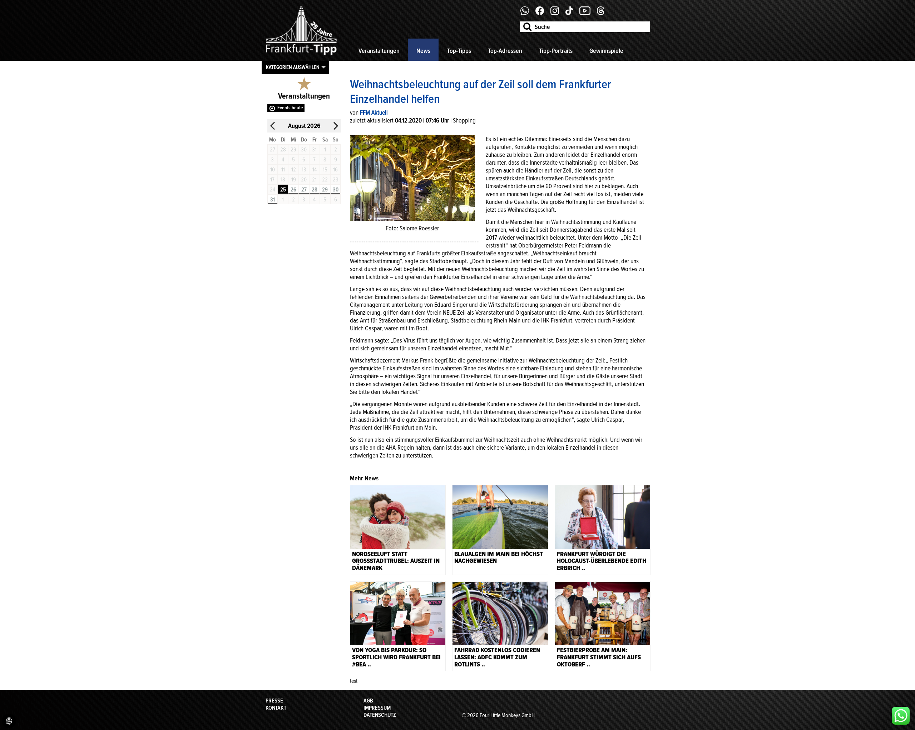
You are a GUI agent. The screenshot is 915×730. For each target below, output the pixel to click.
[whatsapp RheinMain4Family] (901, 716)
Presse (274, 700)
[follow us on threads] (603, 13)
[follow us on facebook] (527, 13)
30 (335, 189)
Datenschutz (379, 715)
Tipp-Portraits (556, 51)
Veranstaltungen (379, 51)
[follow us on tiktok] (571, 13)
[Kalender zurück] (272, 125)
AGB (368, 700)
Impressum (377, 707)
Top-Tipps (459, 51)
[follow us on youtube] (587, 13)
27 (304, 189)
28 (314, 189)
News (423, 51)
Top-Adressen (505, 51)
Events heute (290, 108)
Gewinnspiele (606, 51)
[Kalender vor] (335, 125)
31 (272, 199)
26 (293, 189)
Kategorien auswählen (293, 67)
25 (283, 189)
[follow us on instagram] (557, 13)
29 (325, 189)
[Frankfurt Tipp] (301, 55)
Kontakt (276, 707)
